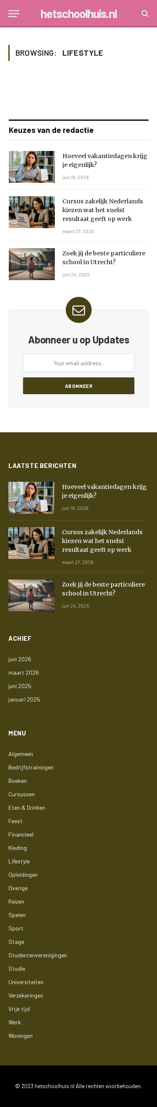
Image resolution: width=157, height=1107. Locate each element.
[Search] (144, 13)
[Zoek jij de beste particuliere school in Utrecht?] (32, 264)
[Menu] (13, 13)
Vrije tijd (19, 1008)
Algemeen (20, 753)
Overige (18, 887)
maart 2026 (23, 672)
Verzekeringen (25, 995)
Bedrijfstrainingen (31, 767)
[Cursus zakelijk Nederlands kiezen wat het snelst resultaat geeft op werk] (32, 212)
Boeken (17, 780)
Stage (16, 941)
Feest (15, 820)
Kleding (17, 847)
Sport (15, 928)
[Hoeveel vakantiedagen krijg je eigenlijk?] (32, 167)
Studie (16, 968)
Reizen (16, 901)
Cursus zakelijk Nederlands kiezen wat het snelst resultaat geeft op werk (102, 210)
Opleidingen (23, 874)
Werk (14, 1022)
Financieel (20, 834)
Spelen (17, 914)
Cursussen (21, 794)
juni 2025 (19, 685)
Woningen (20, 1035)
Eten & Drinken (26, 807)
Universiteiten (26, 981)
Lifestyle (19, 861)
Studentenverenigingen (37, 955)
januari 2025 (24, 699)
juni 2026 (19, 659)
